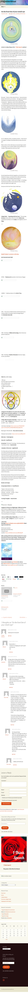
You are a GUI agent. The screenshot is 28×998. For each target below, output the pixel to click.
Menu (2, 6)
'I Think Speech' (7, 865)
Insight (11, 13)
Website (3, 795)
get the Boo (15, 562)
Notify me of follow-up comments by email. (12, 797)
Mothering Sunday (4, 607)
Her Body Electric (4, 595)
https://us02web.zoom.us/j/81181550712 (14, 523)
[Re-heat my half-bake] (18, 590)
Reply (10, 635)
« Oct (6, 939)
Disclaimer (23, 617)
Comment (4, 780)
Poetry (14, 13)
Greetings (6, 916)
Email (3, 792)
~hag (2, 909)
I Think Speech (18, 47)
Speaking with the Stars (20, 13)
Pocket (14, 579)
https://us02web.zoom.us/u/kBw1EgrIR (14, 532)
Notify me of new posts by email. (9, 800)
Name (3, 789)
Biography (7, 913)
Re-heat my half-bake (17, 593)
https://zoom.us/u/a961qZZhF (18, 433)
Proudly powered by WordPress (7, 989)
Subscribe (5, 827)
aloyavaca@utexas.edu (12, 565)
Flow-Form (3, 893)
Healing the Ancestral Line (10, 909)
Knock (2, 895)
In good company (6, 617)
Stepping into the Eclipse (6, 901)
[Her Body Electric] (6, 591)
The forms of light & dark (6, 899)
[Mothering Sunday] (6, 603)
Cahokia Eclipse (4, 897)
